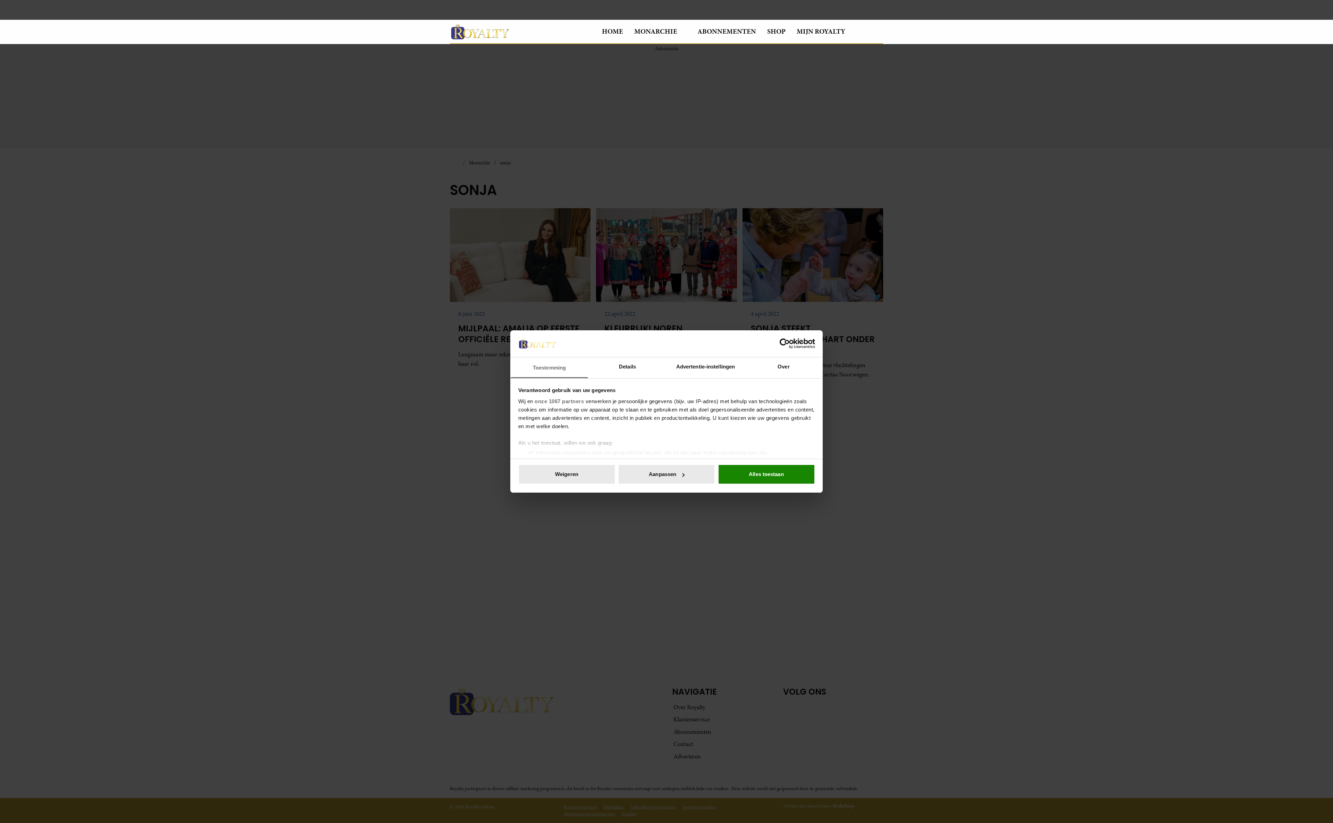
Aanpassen (662, 474)
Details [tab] (627, 367)
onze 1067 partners (559, 401)
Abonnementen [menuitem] (726, 31)
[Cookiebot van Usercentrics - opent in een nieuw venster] (784, 343)
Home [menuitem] (612, 31)
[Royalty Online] (520, 31)
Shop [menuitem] (776, 31)
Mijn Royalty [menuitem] (821, 31)
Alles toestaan (766, 474)
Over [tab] (783, 367)
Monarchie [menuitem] (655, 31)
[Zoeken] (877, 31)
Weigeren (566, 474)
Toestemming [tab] (549, 368)
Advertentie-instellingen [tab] (705, 367)
